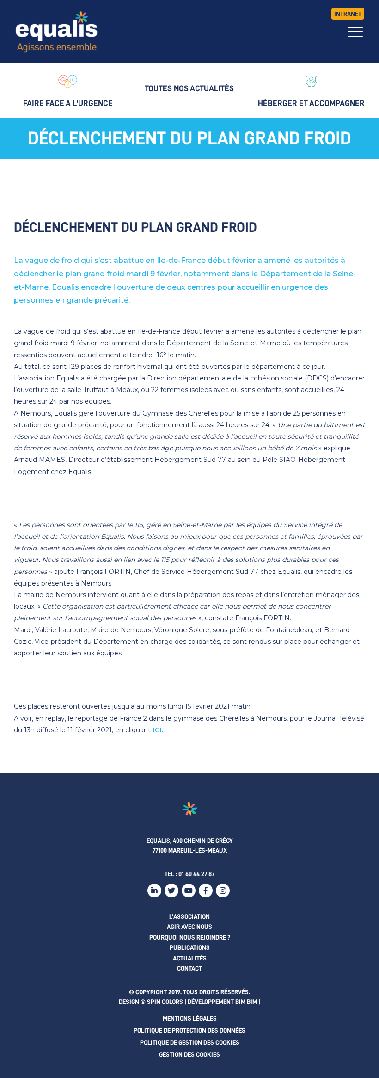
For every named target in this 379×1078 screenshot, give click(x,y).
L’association (189, 916)
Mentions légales (190, 1018)
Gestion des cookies (189, 1054)
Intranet (347, 14)
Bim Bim (246, 1001)
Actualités (190, 958)
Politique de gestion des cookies (189, 1042)
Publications (190, 947)
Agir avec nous (189, 926)
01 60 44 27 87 (196, 874)
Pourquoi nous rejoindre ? (189, 937)
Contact (189, 968)
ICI (157, 730)
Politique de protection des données (189, 1030)
